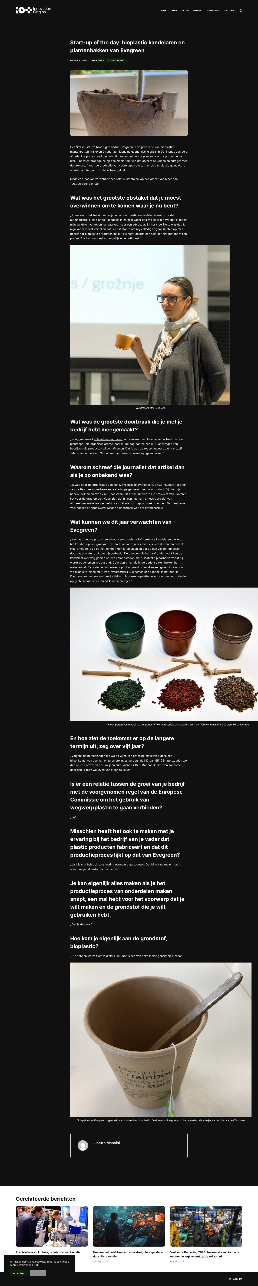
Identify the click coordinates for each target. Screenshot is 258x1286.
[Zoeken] (241, 10)
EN (232, 10)
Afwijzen (38, 1273)
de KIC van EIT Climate (155, 760)
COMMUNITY (213, 10)
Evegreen (126, 147)
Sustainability (116, 60)
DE (225, 10)
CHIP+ (174, 10)
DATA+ (185, 10)
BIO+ (163, 10)
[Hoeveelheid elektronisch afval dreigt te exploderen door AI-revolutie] (129, 1226)
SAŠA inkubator (165, 484)
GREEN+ (197, 10)
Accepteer (19, 1273)
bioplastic (166, 147)
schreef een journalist (108, 439)
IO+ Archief (235, 1279)
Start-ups (97, 60)
